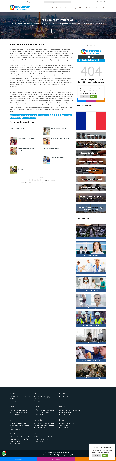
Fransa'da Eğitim (58, 31)
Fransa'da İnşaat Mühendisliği (91, 325)
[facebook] (97, 2)
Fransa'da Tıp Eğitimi (91, 273)
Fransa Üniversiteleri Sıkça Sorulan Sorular (91, 208)
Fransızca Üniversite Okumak (91, 238)
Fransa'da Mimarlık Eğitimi (91, 343)
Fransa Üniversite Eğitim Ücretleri (91, 197)
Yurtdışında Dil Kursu (77, 8)
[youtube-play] (101, 2)
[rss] (104, 2)
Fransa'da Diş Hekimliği (91, 290)
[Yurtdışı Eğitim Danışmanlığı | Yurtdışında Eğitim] (20, 7)
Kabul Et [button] (105, 455)
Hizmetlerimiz (89, 8)
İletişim (104, 8)
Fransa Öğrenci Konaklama (91, 162)
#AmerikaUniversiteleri (16, 115)
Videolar (97, 8)
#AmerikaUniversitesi (31, 115)
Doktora (67, 8)
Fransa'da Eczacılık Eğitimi (91, 308)
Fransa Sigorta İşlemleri (91, 179)
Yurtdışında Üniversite (47, 8)
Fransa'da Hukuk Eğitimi (91, 255)
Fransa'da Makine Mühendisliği (91, 378)
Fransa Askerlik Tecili (91, 135)
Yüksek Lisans (59, 8)
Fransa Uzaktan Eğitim (91, 188)
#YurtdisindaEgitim (15, 117)
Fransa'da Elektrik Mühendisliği (91, 360)
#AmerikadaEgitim (43, 115)
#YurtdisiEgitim (66, 115)
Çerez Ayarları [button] (96, 455)
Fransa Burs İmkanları (91, 153)
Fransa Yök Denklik (91, 144)
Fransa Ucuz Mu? (91, 170)
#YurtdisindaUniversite (29, 117)
